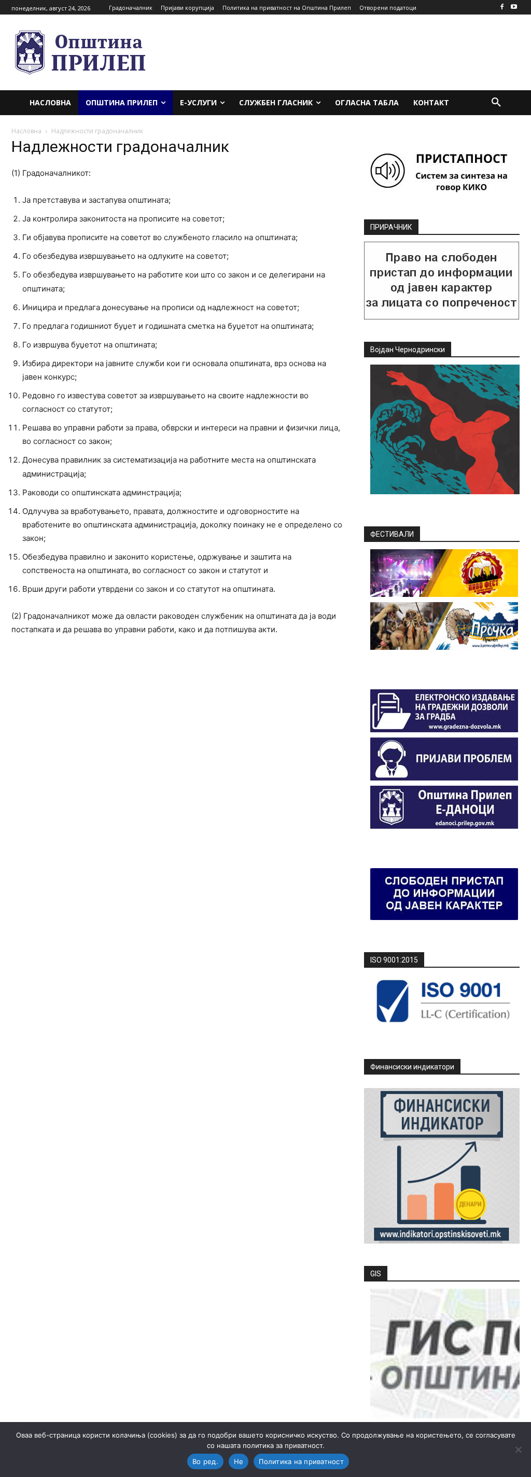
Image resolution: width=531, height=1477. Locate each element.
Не (239, 1461)
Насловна (26, 131)
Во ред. (205, 1461)
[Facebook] (502, 7)
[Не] (518, 1449)
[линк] (441, 317)
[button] (496, 102)
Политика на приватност (301, 1461)
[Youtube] (514, 7)
